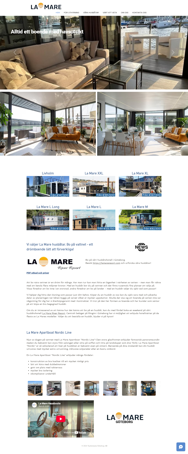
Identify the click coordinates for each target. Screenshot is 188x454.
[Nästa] (173, 52)
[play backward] (31, 388)
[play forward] (156, 388)
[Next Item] (183, 123)
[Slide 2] (91, 82)
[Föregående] (15, 52)
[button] (35, 388)
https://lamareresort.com (106, 263)
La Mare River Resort (53, 313)
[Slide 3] (96, 82)
